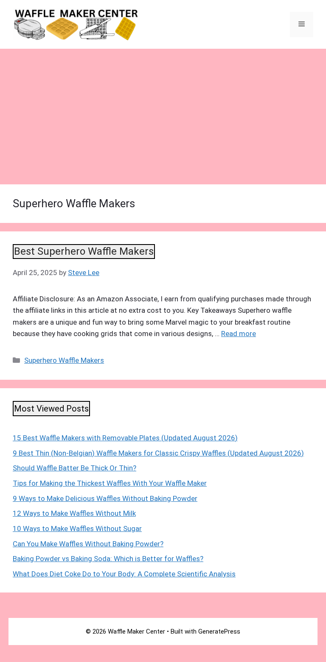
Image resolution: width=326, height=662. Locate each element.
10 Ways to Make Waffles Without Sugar (77, 528)
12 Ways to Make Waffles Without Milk (74, 513)
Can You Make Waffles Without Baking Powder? (88, 544)
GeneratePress (219, 631)
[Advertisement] (163, 112)
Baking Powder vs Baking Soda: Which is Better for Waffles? (108, 558)
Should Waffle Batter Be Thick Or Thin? (74, 468)
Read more (238, 333)
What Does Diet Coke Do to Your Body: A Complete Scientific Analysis (124, 574)
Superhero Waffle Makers (64, 360)
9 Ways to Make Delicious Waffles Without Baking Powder (105, 498)
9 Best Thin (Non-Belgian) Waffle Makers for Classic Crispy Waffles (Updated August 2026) (158, 453)
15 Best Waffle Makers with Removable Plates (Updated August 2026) (125, 438)
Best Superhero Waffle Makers (84, 251)
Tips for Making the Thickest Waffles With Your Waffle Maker (110, 483)
